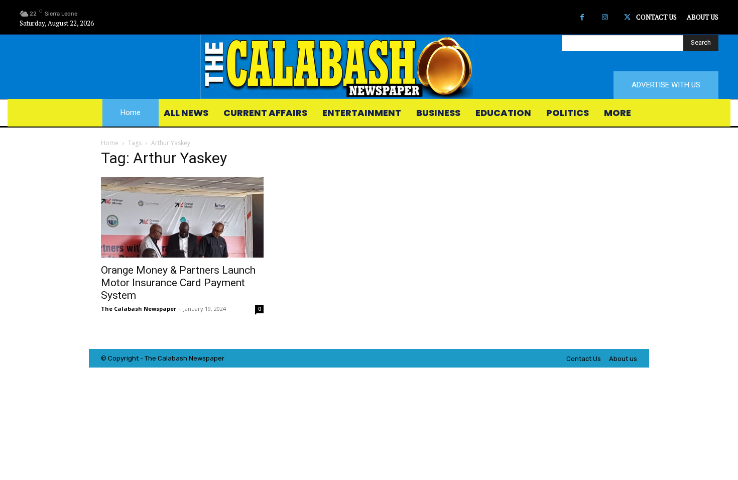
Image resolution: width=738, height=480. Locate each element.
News (197, 358)
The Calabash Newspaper (138, 308)
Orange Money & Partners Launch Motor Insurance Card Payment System (178, 282)
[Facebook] (582, 17)
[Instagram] (604, 17)
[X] (627, 17)
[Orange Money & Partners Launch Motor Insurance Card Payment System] (182, 217)
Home (109, 143)
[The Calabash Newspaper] (369, 67)
